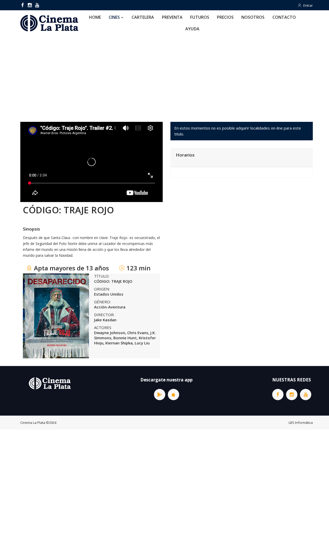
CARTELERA (143, 17)
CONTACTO (284, 17)
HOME (95, 17)
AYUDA (192, 29)
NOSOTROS (253, 17)
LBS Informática (301, 422)
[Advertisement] (164, 74)
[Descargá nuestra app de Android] (159, 394)
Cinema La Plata (32, 422)
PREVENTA (172, 17)
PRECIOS (225, 17)
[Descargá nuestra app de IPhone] (173, 394)
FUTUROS (199, 17)
